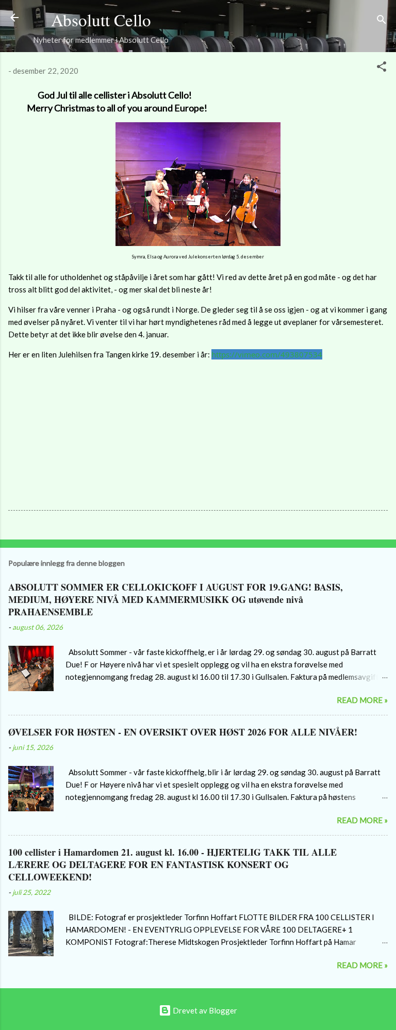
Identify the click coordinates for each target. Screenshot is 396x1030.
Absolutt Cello (101, 19)
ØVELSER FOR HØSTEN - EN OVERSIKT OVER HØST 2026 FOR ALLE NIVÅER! (182, 732)
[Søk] (381, 21)
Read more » (362, 700)
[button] (381, 68)
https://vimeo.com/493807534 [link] (266, 354)
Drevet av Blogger (204, 1010)
